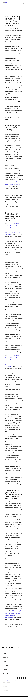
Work (4, 661)
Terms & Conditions (6, 682)
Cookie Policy (5, 690)
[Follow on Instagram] (17, 678)
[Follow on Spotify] (25, 678)
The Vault (5, 665)
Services (5, 657)
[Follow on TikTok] (21, 678)
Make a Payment (7, 673)
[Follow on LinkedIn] (19, 678)
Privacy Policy (5, 686)
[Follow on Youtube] (23, 678)
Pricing (5, 669)
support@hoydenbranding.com (10, 680)
